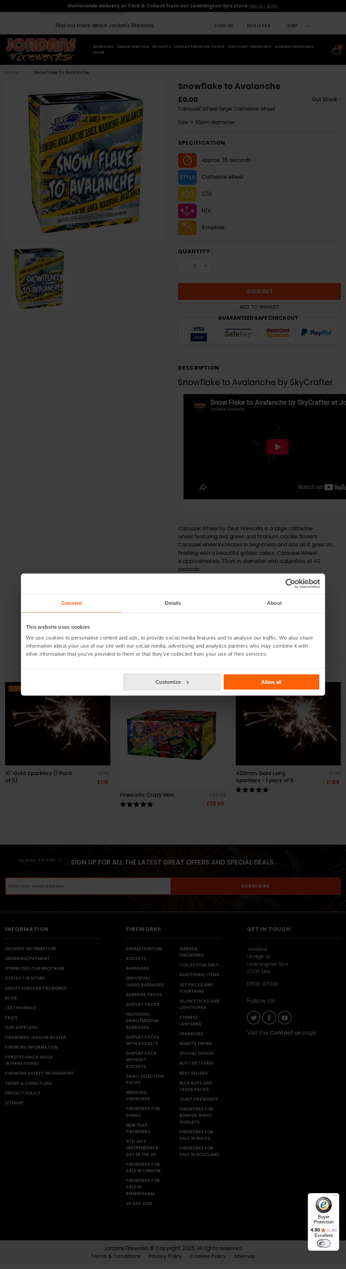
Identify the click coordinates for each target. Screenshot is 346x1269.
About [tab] (274, 603)
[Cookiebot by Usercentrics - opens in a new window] (290, 584)
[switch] (323, 1243)
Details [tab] (173, 603)
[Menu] (335, 1197)
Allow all (271, 682)
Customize (168, 682)
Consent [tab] (71, 603)
